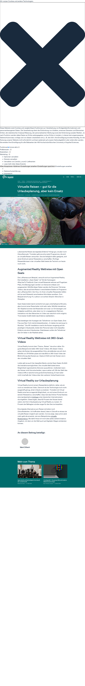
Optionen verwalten (11, 157)
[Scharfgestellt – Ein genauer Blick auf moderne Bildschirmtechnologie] (55, 471)
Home (67, 176)
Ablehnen (16, 166)
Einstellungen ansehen (29, 166)
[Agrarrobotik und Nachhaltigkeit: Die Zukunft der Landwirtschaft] (30, 471)
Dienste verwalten (10, 159)
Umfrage (35, 397)
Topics (72, 176)
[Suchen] (63, 176)
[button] (42, 64)
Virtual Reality (44, 195)
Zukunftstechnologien (54, 195)
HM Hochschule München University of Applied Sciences (58, 142)
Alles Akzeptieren (6, 166)
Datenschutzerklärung (12, 171)
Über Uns (79, 176)
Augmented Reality (36, 195)
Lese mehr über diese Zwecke (15, 164)
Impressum (8, 173)
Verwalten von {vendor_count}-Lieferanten (19, 161)
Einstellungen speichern (46, 166)
